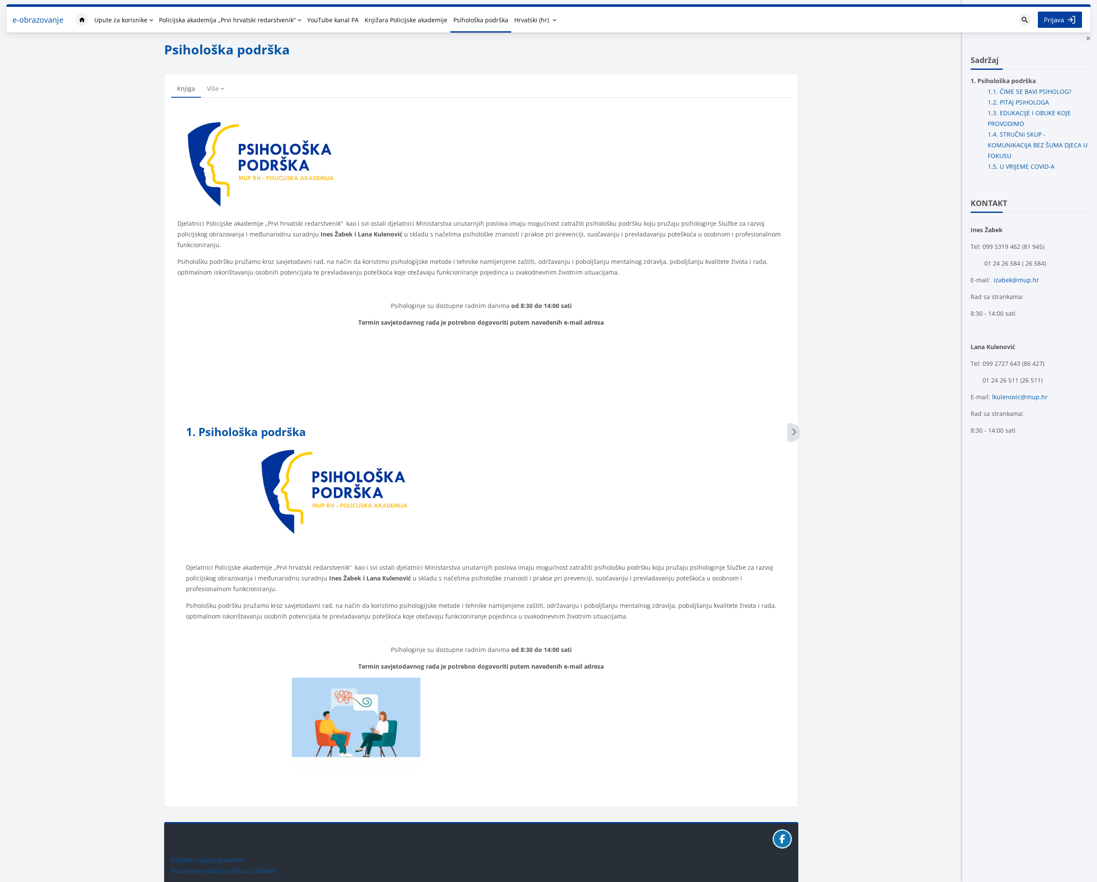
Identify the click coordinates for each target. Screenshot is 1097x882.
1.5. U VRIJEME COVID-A (1021, 166)
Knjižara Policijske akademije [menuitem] (406, 20)
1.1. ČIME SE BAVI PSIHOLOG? (1029, 91)
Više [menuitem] (213, 88)
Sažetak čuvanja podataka (208, 860)
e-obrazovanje (37, 20)
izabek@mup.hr (1016, 280)
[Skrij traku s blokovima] (1088, 38)
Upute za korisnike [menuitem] (120, 20)
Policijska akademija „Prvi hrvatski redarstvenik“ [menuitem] (227, 20)
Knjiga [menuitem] (186, 88)
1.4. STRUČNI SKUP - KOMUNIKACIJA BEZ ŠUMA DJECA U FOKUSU (1038, 145)
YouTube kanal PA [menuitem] (333, 20)
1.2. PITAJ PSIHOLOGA (1018, 102)
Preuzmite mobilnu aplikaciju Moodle (224, 871)
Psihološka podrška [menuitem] (480, 20)
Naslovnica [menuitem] (81, 20)
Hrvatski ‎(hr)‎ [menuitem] (531, 20)
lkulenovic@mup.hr (1020, 397)
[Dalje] (794, 432)
